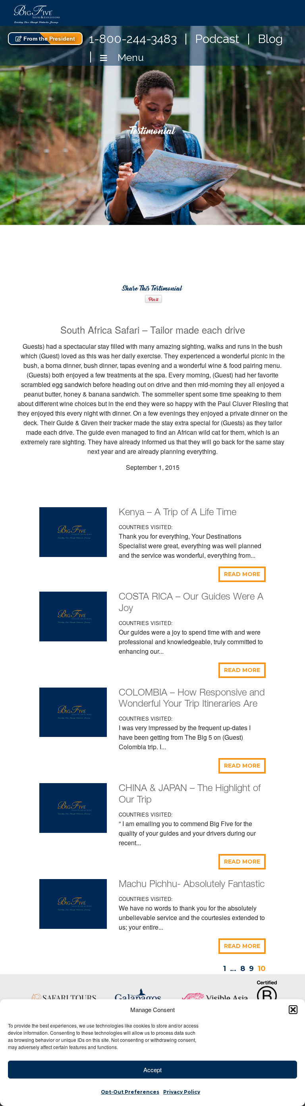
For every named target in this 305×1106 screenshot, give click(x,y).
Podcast (217, 39)
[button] (293, 1010)
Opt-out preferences (130, 1092)
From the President (48, 38)
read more (242, 574)
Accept (152, 1069)
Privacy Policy (181, 1092)
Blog (270, 39)
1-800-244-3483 (133, 39)
